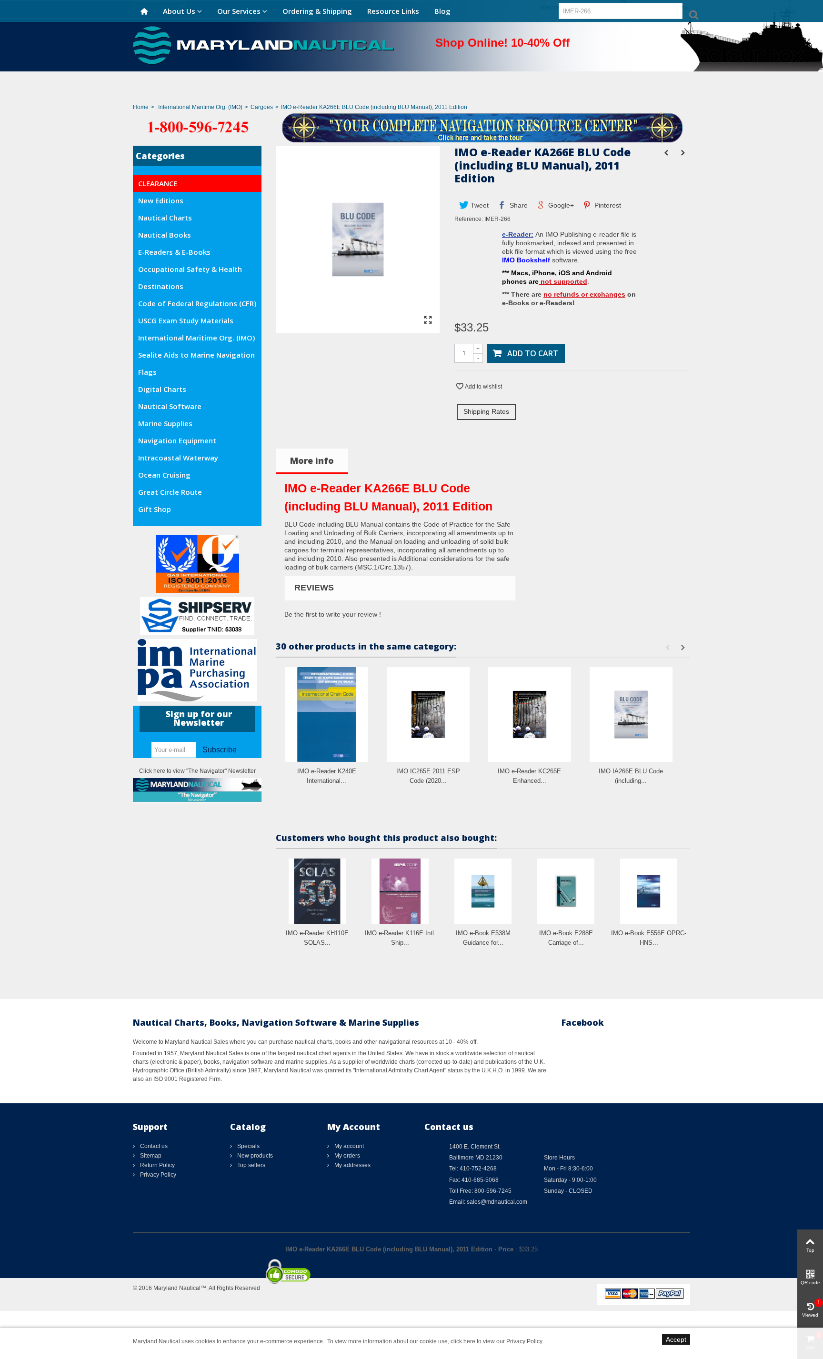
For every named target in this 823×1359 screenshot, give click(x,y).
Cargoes (262, 107)
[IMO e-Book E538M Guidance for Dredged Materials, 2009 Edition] (483, 891)
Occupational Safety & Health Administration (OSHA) (190, 271)
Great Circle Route (170, 492)
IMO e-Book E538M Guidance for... (483, 937)
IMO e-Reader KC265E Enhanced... (529, 776)
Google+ (560, 205)
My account (348, 1146)
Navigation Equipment (177, 440)
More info (312, 460)
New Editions (160, 200)
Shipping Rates (486, 411)
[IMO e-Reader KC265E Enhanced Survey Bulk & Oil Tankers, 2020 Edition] (529, 714)
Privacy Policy (157, 1174)
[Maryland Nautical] (263, 44)
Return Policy (157, 1165)
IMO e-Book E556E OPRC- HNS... (648, 937)
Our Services (239, 11)
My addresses (352, 1165)
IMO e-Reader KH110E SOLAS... (317, 937)
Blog (442, 11)
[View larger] (428, 320)
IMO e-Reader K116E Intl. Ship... (400, 937)
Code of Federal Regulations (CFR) (197, 303)
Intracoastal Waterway (178, 457)
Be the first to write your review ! (332, 614)
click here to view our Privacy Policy (496, 1341)
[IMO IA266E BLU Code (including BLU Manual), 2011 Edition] (631, 714)
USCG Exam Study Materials (185, 320)
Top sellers (250, 1165)
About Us (179, 11)
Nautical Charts (165, 217)
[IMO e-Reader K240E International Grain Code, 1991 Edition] (326, 714)
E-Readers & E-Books (174, 252)
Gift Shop (154, 509)
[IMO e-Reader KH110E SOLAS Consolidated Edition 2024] (317, 891)
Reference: (468, 219)
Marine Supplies (165, 423)
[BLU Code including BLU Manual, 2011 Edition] (358, 328)
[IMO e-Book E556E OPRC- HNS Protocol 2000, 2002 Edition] (648, 891)
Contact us (153, 1146)
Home (141, 107)
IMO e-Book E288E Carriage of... (566, 937)
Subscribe (219, 750)
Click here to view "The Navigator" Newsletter (197, 771)
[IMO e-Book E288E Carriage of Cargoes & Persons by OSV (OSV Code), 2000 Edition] (565, 891)
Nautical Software (169, 406)
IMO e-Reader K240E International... (326, 776)
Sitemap (150, 1155)
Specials (248, 1146)
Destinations (160, 286)
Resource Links (393, 11)
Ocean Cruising (164, 475)
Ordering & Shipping (317, 11)
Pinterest (606, 205)
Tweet (479, 205)
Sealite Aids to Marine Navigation (196, 355)
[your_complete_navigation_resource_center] (411, 126)
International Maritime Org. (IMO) (200, 107)
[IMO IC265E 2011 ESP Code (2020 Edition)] (428, 714)
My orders (346, 1155)
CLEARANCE (157, 183)
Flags (147, 372)
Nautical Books (164, 235)
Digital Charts (162, 389)
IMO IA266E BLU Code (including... (631, 776)
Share (518, 205)
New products (254, 1155)
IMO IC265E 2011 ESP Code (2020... (428, 776)
